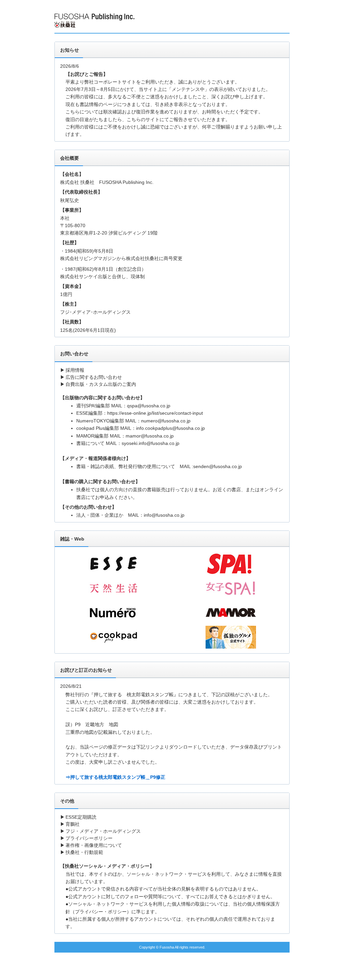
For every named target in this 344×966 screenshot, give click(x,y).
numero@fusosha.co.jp (165, 420)
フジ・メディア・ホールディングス (103, 831)
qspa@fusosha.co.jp (148, 405)
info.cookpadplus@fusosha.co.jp (170, 428)
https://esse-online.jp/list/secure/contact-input (155, 413)
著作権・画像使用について (94, 845)
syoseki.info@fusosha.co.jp (150, 443)
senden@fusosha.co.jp (217, 466)
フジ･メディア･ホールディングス (95, 312)
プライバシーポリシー (89, 838)
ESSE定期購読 (81, 817)
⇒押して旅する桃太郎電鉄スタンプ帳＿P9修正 (115, 777)
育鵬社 (73, 824)
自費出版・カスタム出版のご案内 (101, 384)
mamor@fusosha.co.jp (150, 436)
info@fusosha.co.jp (164, 515)
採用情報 (75, 370)
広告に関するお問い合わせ (94, 377)
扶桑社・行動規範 (84, 852)
